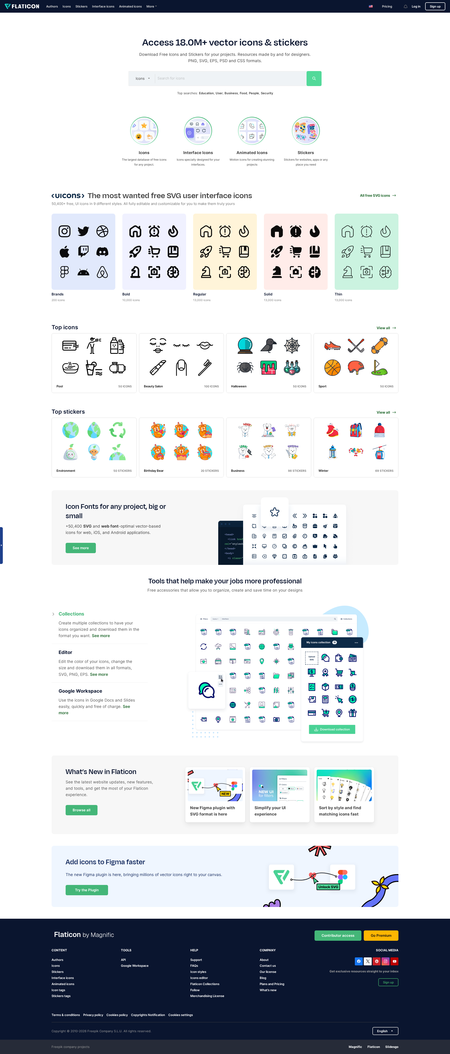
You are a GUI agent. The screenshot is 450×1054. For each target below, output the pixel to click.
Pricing (387, 6)
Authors (52, 6)
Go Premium (381, 935)
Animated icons (130, 6)
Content (59, 950)
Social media (387, 950)
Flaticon (374, 1047)
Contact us (268, 965)
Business (231, 93)
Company (268, 950)
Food (243, 93)
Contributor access (338, 935)
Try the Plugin (87, 890)
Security (267, 93)
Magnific (355, 1047)
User (219, 93)
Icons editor (199, 978)
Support (196, 960)
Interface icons (103, 6)
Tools (126, 950)
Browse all (81, 810)
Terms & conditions (66, 1015)
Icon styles (198, 972)
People (254, 93)
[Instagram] (386, 961)
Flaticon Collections (204, 984)
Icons (67, 6)
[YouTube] (394, 961)
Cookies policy (117, 1015)
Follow (195, 990)
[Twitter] (368, 961)
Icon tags (58, 990)
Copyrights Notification (148, 1015)
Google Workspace (135, 965)
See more (81, 548)
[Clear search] (299, 78)
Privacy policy (93, 1015)
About (264, 960)
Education (206, 93)
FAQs (194, 965)
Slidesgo (391, 1047)
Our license (268, 972)
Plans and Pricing (272, 984)
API (123, 960)
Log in (416, 6)
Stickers (81, 6)
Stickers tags (61, 996)
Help (194, 950)
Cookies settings (180, 1015)
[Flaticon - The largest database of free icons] (22, 6)
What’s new (268, 990)
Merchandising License (207, 996)
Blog (263, 978)
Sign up (435, 6)
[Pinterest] (377, 961)
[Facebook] (359, 961)
